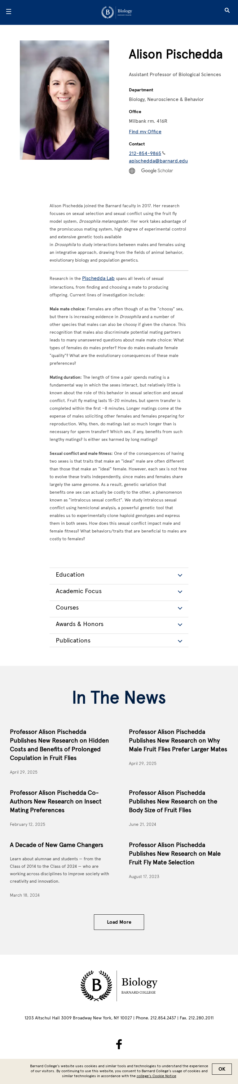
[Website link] (132, 171)
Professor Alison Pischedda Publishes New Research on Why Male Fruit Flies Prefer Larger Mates (178, 740)
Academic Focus (79, 591)
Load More (119, 922)
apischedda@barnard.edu (158, 161)
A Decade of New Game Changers (56, 844)
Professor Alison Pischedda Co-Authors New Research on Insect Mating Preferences (56, 801)
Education (70, 574)
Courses (67, 607)
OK (221, 1069)
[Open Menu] (8, 12)
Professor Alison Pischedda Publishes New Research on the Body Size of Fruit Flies (173, 801)
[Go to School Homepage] (116, 12)
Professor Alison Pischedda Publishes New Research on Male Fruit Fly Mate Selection (175, 853)
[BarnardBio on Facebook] (119, 1044)
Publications (73, 640)
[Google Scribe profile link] (157, 170)
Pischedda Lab (98, 278)
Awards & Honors (80, 624)
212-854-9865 (145, 153)
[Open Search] (227, 12)
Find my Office (145, 132)
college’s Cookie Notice (156, 1076)
